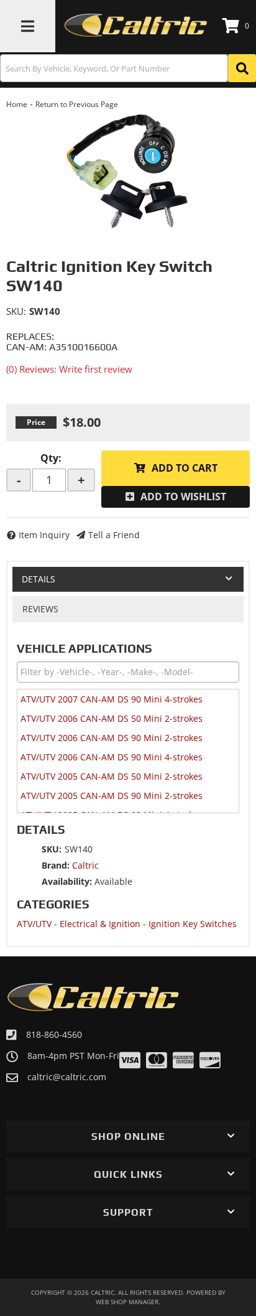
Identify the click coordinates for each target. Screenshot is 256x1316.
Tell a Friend (114, 535)
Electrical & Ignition (100, 924)
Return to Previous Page (76, 104)
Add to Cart (184, 468)
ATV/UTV (34, 924)
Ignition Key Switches (193, 924)
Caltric (85, 865)
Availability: (67, 881)
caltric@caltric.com (66, 1077)
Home (16, 104)
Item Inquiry (44, 535)
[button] (128, 68)
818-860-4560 (54, 1034)
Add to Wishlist (183, 496)
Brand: (56, 865)
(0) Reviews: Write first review (69, 369)
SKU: (16, 311)
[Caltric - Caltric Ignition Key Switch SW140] (128, 172)
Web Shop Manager (127, 1301)
